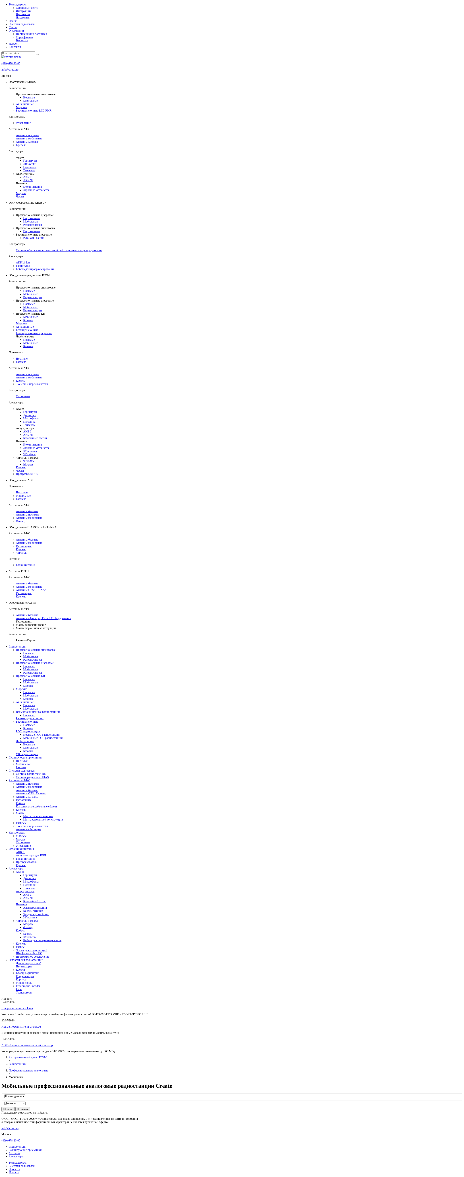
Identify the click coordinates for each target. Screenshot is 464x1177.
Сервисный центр (27, 7)
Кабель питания (33, 910)
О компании (16, 30)
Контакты (15, 46)
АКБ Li (27, 176)
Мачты (20, 813)
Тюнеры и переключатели (32, 384)
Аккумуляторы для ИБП (31, 855)
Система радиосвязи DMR (32, 773)
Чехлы (20, 196)
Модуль (20, 839)
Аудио (20, 871)
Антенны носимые (27, 135)
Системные (23, 396)
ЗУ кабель (29, 454)
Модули (21, 193)
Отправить (22, 1109)
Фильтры (28, 460)
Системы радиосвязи (22, 24)
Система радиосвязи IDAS (32, 777)
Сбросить (8, 1109)
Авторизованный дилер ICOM (28, 1057)
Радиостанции (17, 646)
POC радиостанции (28, 731)
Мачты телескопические (38, 816)
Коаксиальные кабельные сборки (36, 806)
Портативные (31, 218)
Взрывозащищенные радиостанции (38, 711)
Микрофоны (31, 418)
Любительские (25, 741)
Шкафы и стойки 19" (29, 953)
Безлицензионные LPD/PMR (33, 110)
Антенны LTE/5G (27, 796)
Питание (21, 904)
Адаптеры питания (35, 907)
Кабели (20, 969)
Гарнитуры (30, 160)
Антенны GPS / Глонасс (31, 793)
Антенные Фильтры (28, 829)
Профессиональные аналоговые (35, 649)
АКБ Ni (28, 180)
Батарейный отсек (34, 901)
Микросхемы (24, 982)
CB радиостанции (27, 754)
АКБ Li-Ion (23, 262)
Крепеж (21, 145)
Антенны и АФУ (19, 780)
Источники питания (21, 848)
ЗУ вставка (30, 451)
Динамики (29, 163)
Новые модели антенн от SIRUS (21, 1026)
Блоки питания (32, 186)
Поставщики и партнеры (31, 33)
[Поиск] (37, 54)
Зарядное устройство (36, 914)
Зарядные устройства (36, 189)
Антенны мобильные (29, 138)
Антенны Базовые (27, 141)
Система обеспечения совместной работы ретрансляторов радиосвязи (59, 250)
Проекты (14, 1169)
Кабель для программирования (35, 269)
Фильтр (20, 521)
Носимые (29, 97)
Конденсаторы (25, 976)
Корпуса (21, 979)
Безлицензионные (27, 329)
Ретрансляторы (32, 224)
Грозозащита (24, 546)
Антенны (14, 1153)
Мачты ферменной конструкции (43, 819)
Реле (19, 989)
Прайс (12, 20)
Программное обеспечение (32, 956)
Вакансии (22, 40)
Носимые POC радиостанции (41, 734)
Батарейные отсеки (35, 438)
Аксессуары (16, 868)
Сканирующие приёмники (25, 1149)
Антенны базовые (27, 511)
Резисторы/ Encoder (28, 986)
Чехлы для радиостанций (31, 950)
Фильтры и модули (27, 920)
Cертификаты (24, 37)
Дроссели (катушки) (28, 963)
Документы (23, 17)
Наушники (29, 167)
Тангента (29, 888)
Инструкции (24, 11)
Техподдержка (17, 4)
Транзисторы (24, 992)
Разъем (20, 946)
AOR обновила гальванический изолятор (27, 1045)
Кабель (20, 380)
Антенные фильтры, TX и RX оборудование (43, 618)
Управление (23, 122)
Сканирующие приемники (25, 757)
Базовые (28, 320)
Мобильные (30, 100)
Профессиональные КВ (30, 675)
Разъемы (21, 822)
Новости (14, 43)
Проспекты (23, 14)
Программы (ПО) (27, 473)
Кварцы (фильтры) (27, 972)
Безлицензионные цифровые (34, 333)
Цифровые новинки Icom (17, 1008)
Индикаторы (24, 966)
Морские (21, 107)
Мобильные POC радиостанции (43, 737)
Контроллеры (17, 832)
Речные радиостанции (30, 718)
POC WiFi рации (33, 237)
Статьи (13, 27)
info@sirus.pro (9, 69)
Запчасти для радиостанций (26, 959)
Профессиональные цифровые (35, 662)
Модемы (21, 835)
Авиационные (25, 104)
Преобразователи (26, 861)
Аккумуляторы (25, 891)
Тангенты (29, 170)
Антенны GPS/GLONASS (32, 589)
